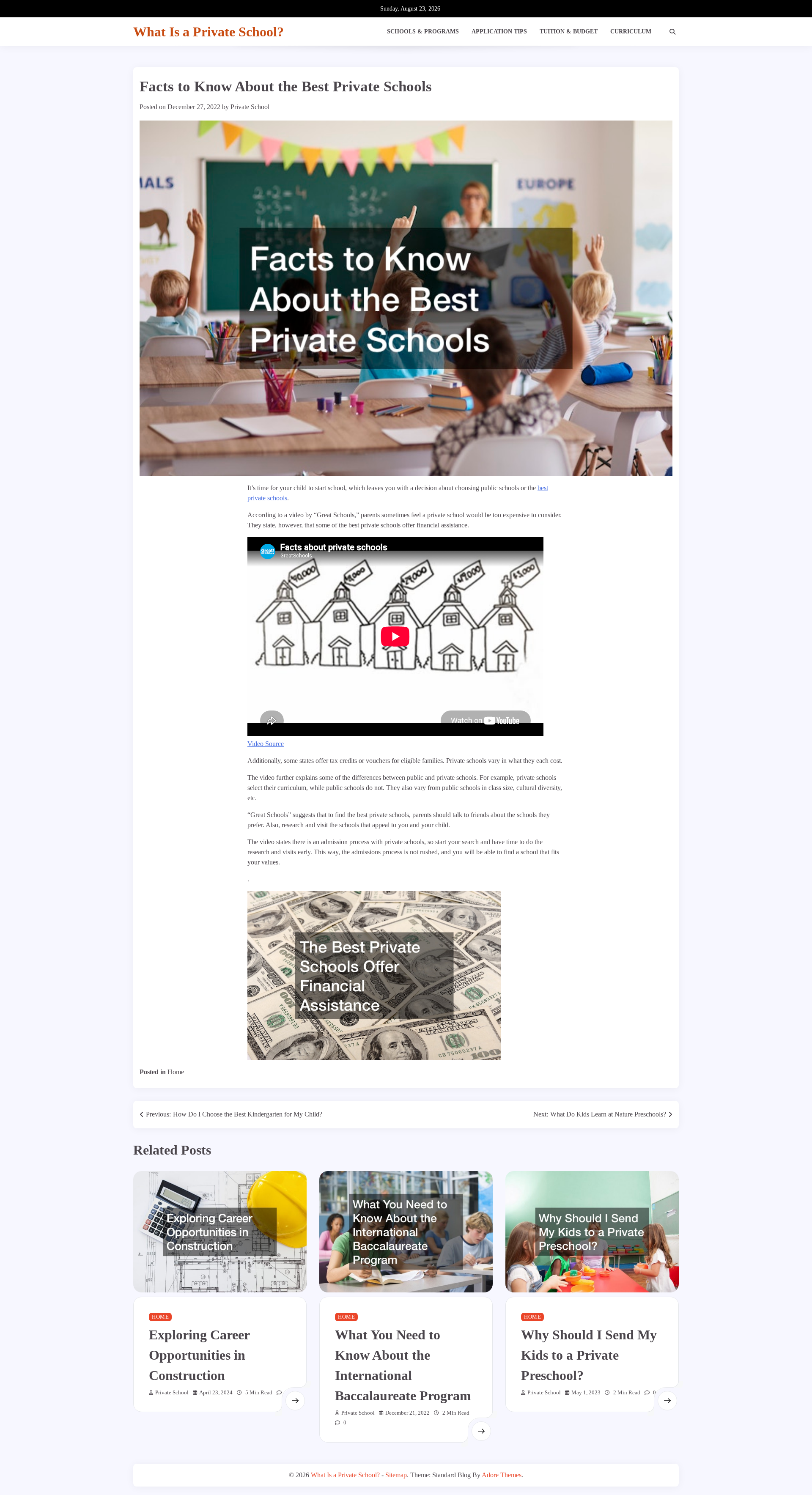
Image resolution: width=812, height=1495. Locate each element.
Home (175, 1071)
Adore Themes (501, 1475)
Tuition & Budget (569, 31)
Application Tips (499, 31)
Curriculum (630, 31)
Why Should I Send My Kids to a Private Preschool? (589, 1355)
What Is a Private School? (208, 31)
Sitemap (396, 1475)
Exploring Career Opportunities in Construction (199, 1355)
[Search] (672, 31)
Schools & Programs (423, 31)
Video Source (265, 743)
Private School (249, 106)
